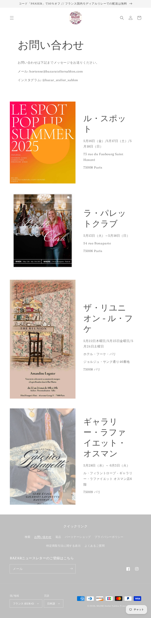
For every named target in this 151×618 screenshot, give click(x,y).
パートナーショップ (78, 537)
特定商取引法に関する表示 (63, 545)
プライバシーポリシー (109, 537)
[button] (11, 18)
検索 (27, 537)
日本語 (51, 603)
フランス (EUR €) (23, 603)
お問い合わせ (43, 537)
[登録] (71, 568)
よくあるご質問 (95, 545)
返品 (58, 537)
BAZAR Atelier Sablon (108, 606)
